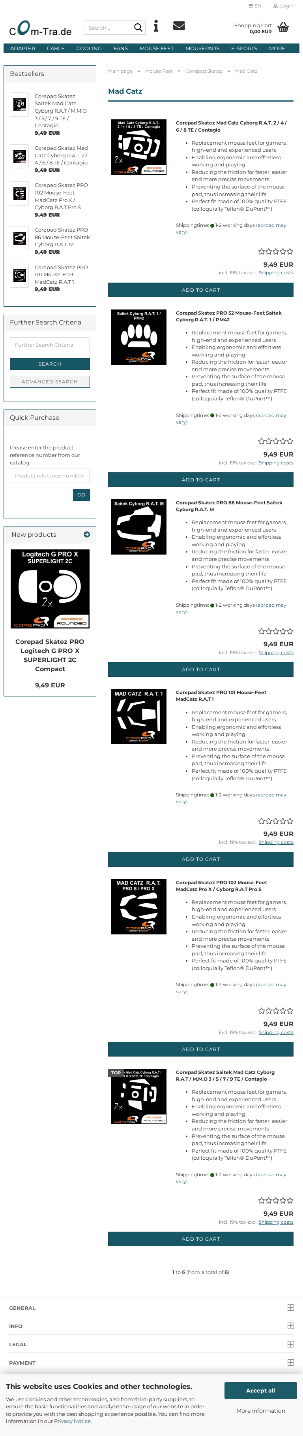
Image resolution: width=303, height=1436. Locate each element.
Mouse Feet (157, 48)
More (277, 48)
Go (81, 495)
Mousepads (202, 48)
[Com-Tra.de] (40, 27)
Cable (56, 48)
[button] (255, 6)
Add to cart (201, 290)
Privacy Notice (72, 1421)
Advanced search (50, 382)
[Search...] (138, 28)
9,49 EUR (50, 685)
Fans (121, 48)
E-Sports (244, 48)
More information (260, 1410)
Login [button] (286, 6)
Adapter (22, 48)
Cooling (89, 48)
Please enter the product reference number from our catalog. (45, 454)
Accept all (260, 1390)
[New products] (87, 535)
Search (50, 364)
